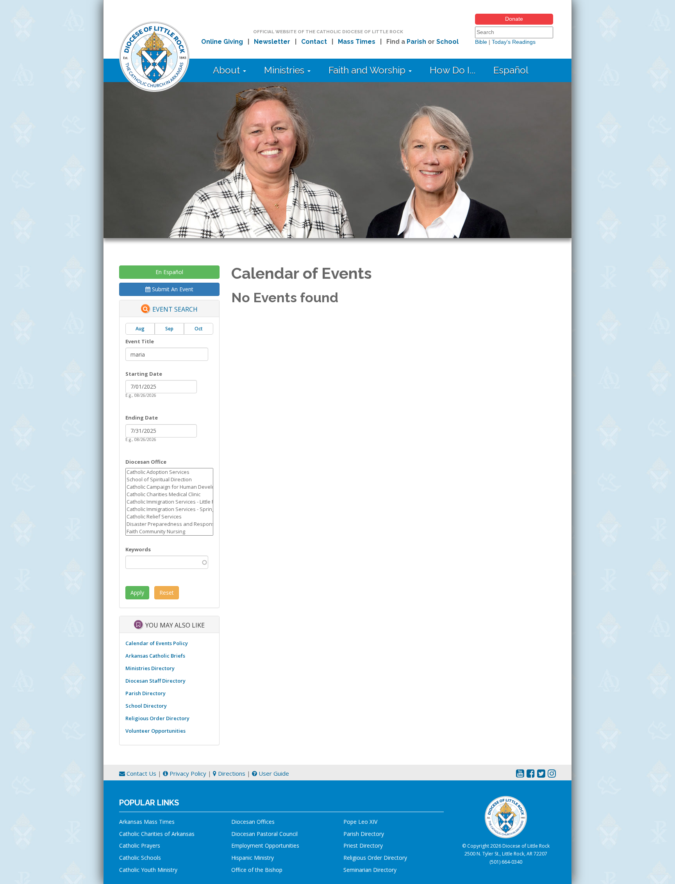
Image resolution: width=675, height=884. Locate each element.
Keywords (138, 549)
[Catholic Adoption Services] (169, 472)
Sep (169, 328)
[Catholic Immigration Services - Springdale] (169, 509)
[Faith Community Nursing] (169, 531)
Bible (481, 42)
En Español (169, 272)
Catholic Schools (140, 857)
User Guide (273, 773)
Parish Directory (145, 693)
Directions (230, 773)
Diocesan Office (145, 461)
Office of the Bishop (256, 869)
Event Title (139, 341)
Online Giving (222, 41)
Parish (416, 41)
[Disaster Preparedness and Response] (169, 524)
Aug (140, 328)
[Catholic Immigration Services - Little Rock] (169, 502)
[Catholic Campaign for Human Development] (169, 487)
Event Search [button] (175, 309)
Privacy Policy (187, 773)
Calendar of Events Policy (156, 643)
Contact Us (140, 773)
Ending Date (141, 417)
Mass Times (356, 41)
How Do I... (452, 70)
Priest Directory (363, 845)
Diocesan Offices (253, 821)
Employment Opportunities (265, 845)
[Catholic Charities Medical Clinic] (169, 494)
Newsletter (272, 41)
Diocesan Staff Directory (155, 680)
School (447, 41)
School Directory (146, 705)
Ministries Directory (150, 668)
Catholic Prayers (139, 845)
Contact (314, 41)
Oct (199, 328)
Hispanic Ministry (252, 857)
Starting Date (143, 373)
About (227, 70)
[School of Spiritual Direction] (169, 479)
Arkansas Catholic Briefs (155, 655)
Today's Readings (514, 42)
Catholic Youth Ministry (148, 869)
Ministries (285, 70)
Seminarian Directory (369, 869)
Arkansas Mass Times (147, 821)
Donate (514, 19)
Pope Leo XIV (360, 821)
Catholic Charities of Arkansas (157, 833)
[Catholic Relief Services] (169, 516)
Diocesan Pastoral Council (264, 833)
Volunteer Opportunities (155, 730)
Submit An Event (171, 289)
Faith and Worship (368, 70)
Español (511, 70)
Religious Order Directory (157, 718)
